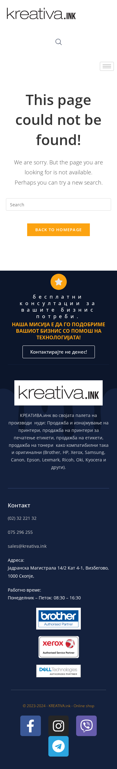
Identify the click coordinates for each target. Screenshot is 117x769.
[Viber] (86, 726)
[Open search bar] (59, 42)
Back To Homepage (58, 229)
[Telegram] (58, 746)
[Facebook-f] (30, 726)
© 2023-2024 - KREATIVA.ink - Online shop (58, 705)
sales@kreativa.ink (27, 546)
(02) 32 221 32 (22, 518)
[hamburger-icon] (107, 66)
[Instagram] (58, 726)
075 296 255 (20, 532)
